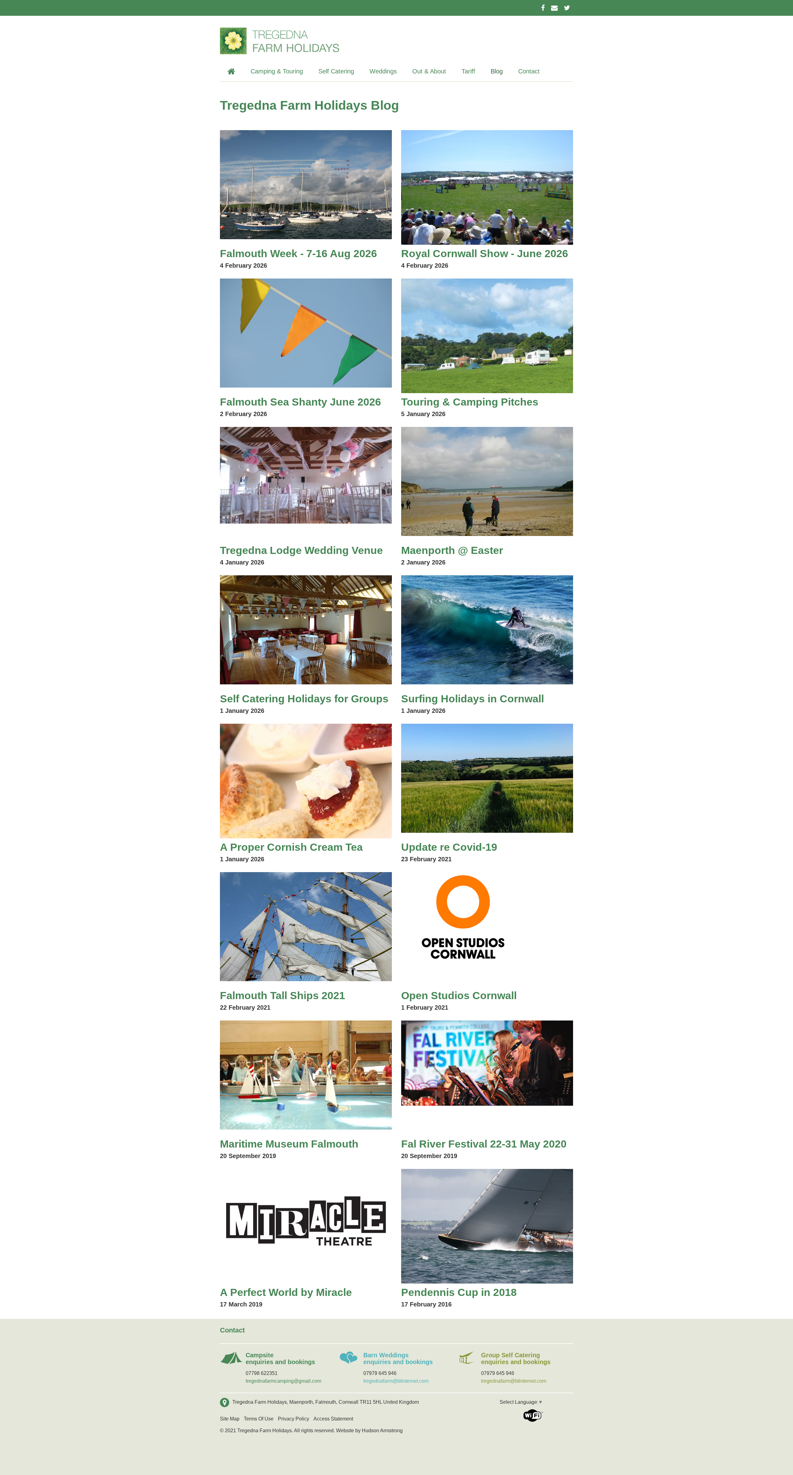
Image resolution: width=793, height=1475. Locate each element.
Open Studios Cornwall (459, 995)
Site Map (229, 1418)
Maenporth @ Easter (452, 550)
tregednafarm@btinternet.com (395, 1381)
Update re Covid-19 (449, 847)
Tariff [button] (468, 71)
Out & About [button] (429, 71)
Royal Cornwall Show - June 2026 (484, 253)
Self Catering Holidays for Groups (304, 699)
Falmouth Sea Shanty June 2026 (300, 402)
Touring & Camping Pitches (469, 402)
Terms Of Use (259, 1418)
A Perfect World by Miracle (286, 1292)
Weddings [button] (383, 71)
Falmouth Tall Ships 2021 (282, 995)
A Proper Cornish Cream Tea (291, 847)
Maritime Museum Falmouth (289, 1144)
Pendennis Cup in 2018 (459, 1292)
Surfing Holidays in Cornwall (472, 699)
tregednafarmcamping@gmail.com (283, 1381)
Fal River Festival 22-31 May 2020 (484, 1144)
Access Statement (333, 1418)
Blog (497, 71)
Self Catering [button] (336, 71)
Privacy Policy (293, 1418)
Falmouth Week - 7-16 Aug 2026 (298, 253)
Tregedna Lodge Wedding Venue (301, 550)
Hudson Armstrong (382, 1430)
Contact (529, 71)
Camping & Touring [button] (277, 71)
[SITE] (280, 41)
